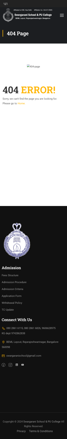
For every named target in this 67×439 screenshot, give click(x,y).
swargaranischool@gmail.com (23, 355)
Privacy (21, 431)
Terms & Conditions (41, 431)
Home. (21, 103)
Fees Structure (10, 275)
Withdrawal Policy (12, 302)
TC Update (8, 309)
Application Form (11, 296)
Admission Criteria (12, 289)
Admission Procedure (14, 282)
